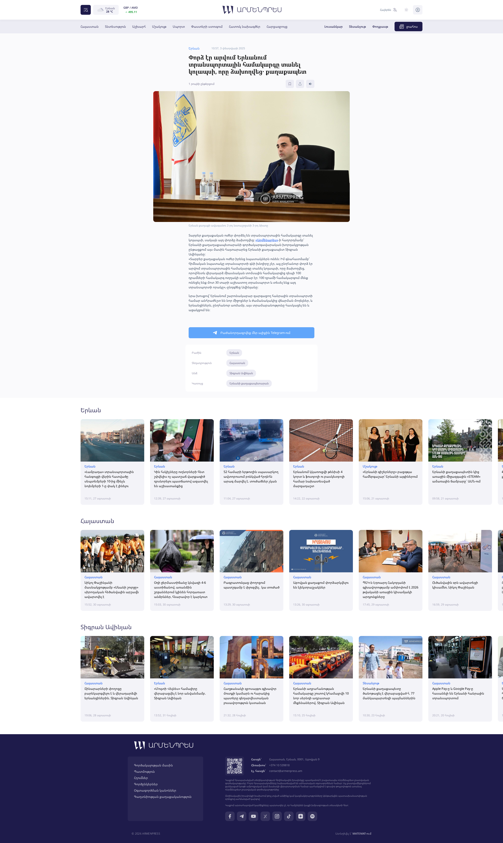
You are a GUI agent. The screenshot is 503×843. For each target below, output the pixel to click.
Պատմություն (144, 771)
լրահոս (412, 26)
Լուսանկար (333, 26)
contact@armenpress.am (285, 771)
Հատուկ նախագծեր (244, 26)
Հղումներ (141, 778)
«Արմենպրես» (266, 240)
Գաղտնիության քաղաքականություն (163, 796)
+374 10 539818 (279, 765)
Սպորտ (179, 26)
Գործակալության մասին (153, 765)
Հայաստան (90, 26)
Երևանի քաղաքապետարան (249, 383)
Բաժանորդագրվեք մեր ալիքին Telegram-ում (255, 333)
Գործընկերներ (146, 784)
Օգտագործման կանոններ (155, 790)
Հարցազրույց (277, 26)
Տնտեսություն (115, 26)
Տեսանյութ (357, 26)
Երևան (234, 353)
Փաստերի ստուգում (207, 26)
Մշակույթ (159, 26)
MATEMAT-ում (361, 833)
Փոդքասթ (380, 26)
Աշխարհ (139, 26)
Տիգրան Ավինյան (241, 373)
